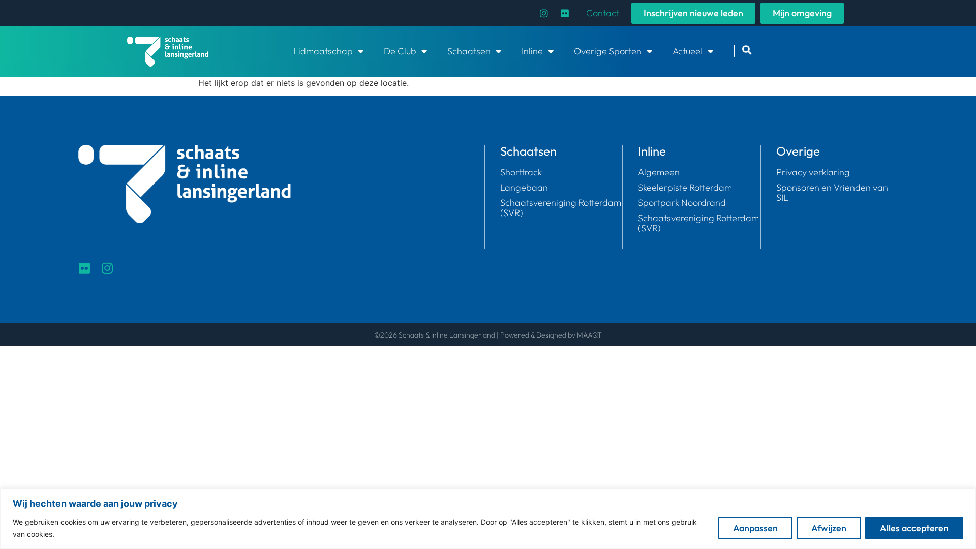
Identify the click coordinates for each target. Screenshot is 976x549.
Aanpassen (755, 528)
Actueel (688, 51)
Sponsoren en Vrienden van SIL (832, 192)
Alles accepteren (914, 528)
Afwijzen (828, 528)
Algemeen (659, 172)
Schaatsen (469, 51)
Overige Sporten (608, 51)
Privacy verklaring (813, 172)
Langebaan (524, 187)
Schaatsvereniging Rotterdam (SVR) (560, 208)
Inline (532, 51)
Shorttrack (521, 172)
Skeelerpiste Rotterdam (685, 187)
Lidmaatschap (323, 51)
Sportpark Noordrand (682, 203)
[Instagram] (544, 13)
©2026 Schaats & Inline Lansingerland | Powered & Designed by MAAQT (488, 335)
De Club (400, 51)
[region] (488, 519)
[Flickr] (565, 13)
